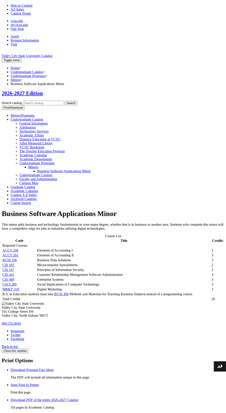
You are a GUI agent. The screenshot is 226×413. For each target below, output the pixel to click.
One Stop (17, 29)
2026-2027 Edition (22, 93)
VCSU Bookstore (31, 147)
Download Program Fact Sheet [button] (32, 370)
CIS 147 (8, 270)
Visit (14, 44)
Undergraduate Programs (28, 76)
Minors (16, 80)
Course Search (21, 203)
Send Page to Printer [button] (25, 385)
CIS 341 (8, 275)
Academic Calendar (33, 155)
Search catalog (12, 103)
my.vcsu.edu (19, 25)
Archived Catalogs (24, 199)
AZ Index (17, 9)
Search (70, 103)
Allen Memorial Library (36, 143)
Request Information (25, 40)
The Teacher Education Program (42, 151)
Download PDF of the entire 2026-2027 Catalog (44, 400)
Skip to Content (21, 5)
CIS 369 (8, 279)
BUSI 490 (61, 294)
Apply (15, 36)
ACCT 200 (10, 250)
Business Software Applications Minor (64, 171)
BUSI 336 (9, 260)
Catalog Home (21, 13)
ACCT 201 (10, 255)
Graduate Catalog (23, 187)
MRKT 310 (10, 289)
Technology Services (34, 131)
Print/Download (13, 107)
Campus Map (28, 183)
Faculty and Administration (38, 179)
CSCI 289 (9, 284)
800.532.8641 (11, 323)
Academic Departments (35, 159)
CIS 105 (8, 265)
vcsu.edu (17, 21)
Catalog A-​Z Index (24, 195)
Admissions (27, 127)
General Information (33, 123)
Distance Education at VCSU (39, 139)
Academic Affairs (31, 135)
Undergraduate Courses (35, 175)
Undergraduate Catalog (27, 72)
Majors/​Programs (22, 115)
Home (15, 68)
